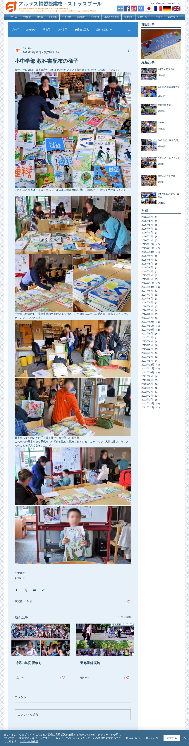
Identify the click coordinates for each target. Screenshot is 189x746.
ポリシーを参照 (29, 741)
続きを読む (102, 29)
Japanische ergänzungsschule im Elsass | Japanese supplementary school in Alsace (57, 11)
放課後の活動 (82, 29)
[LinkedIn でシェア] (34, 590)
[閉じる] (184, 738)
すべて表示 (124, 616)
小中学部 (62, 29)
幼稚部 (46, 29)
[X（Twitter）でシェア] (25, 590)
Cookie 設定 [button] (133, 738)
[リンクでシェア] (43, 590)
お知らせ (31, 29)
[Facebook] (127, 8)
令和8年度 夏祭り (29, 663)
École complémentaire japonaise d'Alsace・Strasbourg (44, 8)
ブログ (15, 29)
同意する (172, 737)
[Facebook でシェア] (16, 590)
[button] (27, 17)
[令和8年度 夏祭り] (40, 640)
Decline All (152, 738)
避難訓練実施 (90, 663)
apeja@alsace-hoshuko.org (165, 3)
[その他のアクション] (128, 50)
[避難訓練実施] (105, 640)
